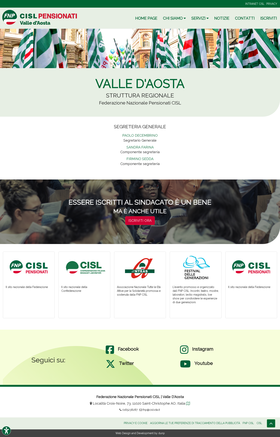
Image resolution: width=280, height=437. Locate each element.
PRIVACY (271, 3)
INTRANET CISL (254, 3)
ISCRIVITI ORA (140, 220)
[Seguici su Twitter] (110, 367)
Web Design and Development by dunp (140, 433)
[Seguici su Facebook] (110, 353)
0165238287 (130, 409)
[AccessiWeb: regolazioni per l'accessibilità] (6, 430)
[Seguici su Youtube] (185, 367)
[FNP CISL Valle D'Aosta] (40, 17)
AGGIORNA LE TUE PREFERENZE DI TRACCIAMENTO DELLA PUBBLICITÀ (195, 423)
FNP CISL (248, 423)
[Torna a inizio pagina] (271, 423)
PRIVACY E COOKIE (135, 423)
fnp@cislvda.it (151, 409)
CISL (259, 423)
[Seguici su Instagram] (184, 353)
